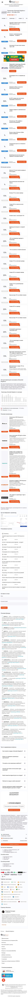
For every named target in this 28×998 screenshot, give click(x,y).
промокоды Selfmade (15, 711)
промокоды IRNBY (19, 739)
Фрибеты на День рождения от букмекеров (11, 899)
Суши (21, 884)
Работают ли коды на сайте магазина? (11, 781)
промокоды (13, 18)
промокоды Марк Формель (13, 662)
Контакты (4, 942)
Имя (2, 596)
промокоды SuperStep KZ (12, 725)
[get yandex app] (3, 980)
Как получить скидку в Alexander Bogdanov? (12, 751)
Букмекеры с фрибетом (18, 891)
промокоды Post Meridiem (7, 685)
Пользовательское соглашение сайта (10, 940)
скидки (21, 18)
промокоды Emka (17, 718)
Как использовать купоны (7, 944)
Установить (12, 71)
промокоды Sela (5, 625)
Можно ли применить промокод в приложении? (10, 757)
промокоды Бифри (20, 619)
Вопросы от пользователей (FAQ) (9, 950)
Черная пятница (23, 901)
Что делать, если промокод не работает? (11, 763)
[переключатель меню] (2, 2)
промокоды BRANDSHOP (7, 642)
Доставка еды (22, 882)
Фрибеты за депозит (7, 896)
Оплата (3, 946)
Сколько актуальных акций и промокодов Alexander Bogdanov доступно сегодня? (12, 787)
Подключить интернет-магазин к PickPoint (11, 961)
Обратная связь (5, 938)
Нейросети (5, 904)
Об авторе (4, 924)
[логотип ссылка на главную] (14, 2)
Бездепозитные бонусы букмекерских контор (11, 894)
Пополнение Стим (6, 891)
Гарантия (4, 948)
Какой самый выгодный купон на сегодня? (12, 775)
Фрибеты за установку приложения (10, 901)
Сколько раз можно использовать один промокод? (11, 769)
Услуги (3, 963)
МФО (19, 889)
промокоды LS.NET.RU (20, 678)
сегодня (4, 18)
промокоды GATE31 (11, 636)
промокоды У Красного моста (8, 698)
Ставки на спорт (6, 882)
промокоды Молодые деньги (20, 627)
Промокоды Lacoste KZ (12, 690)
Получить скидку (21, 40)
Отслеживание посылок (7, 957)
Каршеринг (17, 896)
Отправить (4, 607)
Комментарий (4, 601)
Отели (13, 889)
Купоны (2, 931)
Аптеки (14, 882)
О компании (4, 959)
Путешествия (5, 889)
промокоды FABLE (11, 705)
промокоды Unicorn (17, 733)
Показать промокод (15, 29)
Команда (3, 952)
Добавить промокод (14, 844)
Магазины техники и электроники (9, 884)
